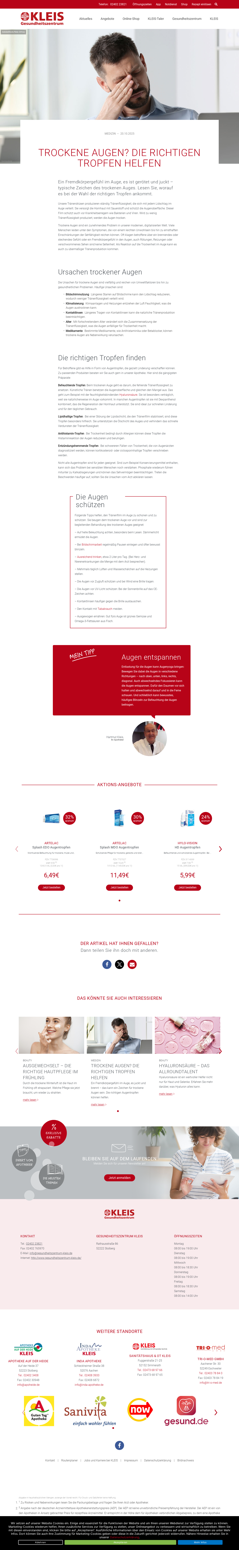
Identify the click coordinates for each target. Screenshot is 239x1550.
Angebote (107, 19)
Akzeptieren (120, 1542)
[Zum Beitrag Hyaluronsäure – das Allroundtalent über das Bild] (187, 1035)
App (158, 4)
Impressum (131, 1460)
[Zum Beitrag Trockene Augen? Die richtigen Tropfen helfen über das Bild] (119, 1035)
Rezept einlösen (201, 4)
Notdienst (171, 4)
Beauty (27, 1060)
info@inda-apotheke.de (89, 1384)
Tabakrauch (105, 608)
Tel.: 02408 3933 (89, 1375)
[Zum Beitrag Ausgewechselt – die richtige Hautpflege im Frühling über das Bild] (51, 1035)
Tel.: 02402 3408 (28, 1375)
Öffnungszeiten (142, 4)
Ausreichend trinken (89, 557)
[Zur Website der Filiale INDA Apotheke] (89, 1349)
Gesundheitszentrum (187, 19)
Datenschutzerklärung (157, 1460)
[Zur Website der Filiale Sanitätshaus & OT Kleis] (150, 1346)
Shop (184, 4)
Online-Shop (131, 19)
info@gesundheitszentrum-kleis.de (51, 1253)
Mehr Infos (200, 1542)
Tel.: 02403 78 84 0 (210, 1373)
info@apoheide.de (28, 1384)
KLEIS (214, 19)
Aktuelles (85, 19)
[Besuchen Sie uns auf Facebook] (119, 1445)
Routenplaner (69, 1460)
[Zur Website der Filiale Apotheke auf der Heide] (28, 1349)
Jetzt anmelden (120, 1178)
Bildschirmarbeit (92, 544)
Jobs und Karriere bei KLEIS (101, 1460)
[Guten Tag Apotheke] (39, 1411)
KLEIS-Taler (156, 19)
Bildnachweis (185, 1460)
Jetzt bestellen (51, 887)
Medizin (110, 133)
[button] (221, 847)
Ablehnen (40, 1542)
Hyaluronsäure (128, 394)
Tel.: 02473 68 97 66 (149, 1370)
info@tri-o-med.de (211, 1382)
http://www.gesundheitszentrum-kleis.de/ (56, 1258)
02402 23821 (118, 4)
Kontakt (50, 1460)
